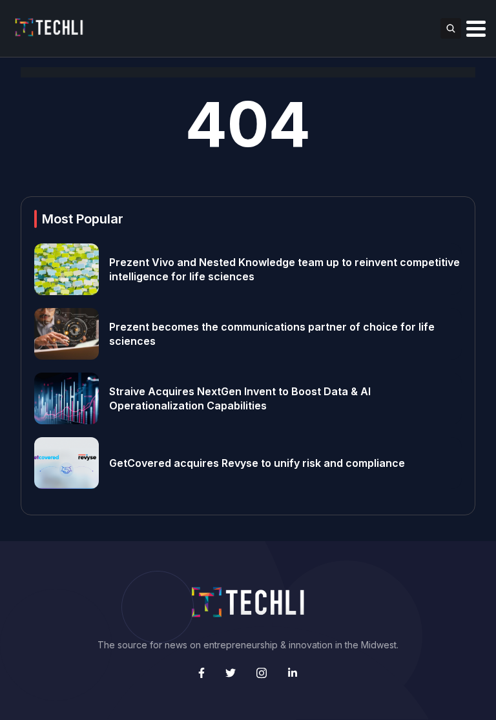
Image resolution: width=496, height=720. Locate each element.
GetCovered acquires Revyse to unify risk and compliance (257, 463)
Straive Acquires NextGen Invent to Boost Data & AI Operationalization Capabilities (240, 398)
